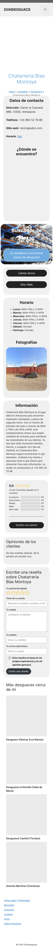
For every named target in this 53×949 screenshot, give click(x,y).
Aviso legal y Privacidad (17, 900)
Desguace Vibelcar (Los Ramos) (24, 739)
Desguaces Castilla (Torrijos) (23, 838)
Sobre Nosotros (12, 923)
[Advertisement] (26, 45)
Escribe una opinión (26, 525)
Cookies (8, 914)
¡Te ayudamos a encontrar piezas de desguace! (26, 255)
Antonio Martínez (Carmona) (23, 886)
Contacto (9, 909)
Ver (20, 136)
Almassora (36, 91)
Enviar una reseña (18, 671)
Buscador (9, 905)
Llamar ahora (26, 273)
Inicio (12, 91)
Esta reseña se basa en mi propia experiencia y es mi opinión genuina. (27, 661)
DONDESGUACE (17, 9)
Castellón (22, 91)
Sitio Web (26, 284)
